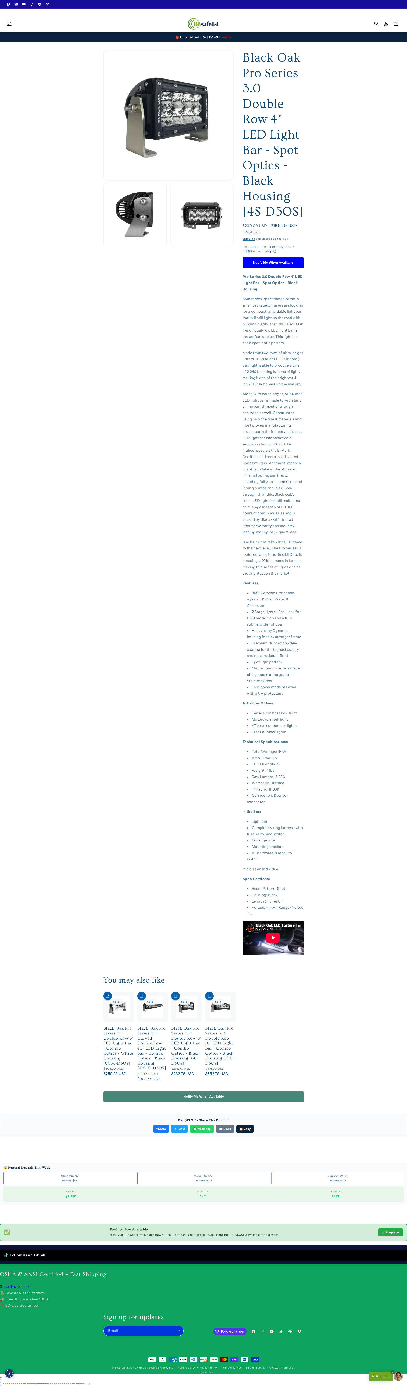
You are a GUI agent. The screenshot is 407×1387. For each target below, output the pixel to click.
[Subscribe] (178, 1330)
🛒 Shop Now (391, 1232)
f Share (161, 1129)
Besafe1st (121, 1367)
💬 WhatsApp (202, 1129)
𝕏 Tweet (179, 1129)
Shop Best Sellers (15, 1286)
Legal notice (205, 1372)
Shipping (249, 238)
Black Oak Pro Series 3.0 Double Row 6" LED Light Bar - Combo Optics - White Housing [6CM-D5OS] (118, 1046)
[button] (9, 24)
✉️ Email (225, 1129)
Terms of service (231, 1367)
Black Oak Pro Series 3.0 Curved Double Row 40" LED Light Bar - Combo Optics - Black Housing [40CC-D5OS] (151, 1048)
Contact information (282, 1367)
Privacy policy (208, 1367)
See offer (225, 37)
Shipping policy (255, 1367)
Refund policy (187, 1367)
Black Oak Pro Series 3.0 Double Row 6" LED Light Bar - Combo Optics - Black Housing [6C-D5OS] (186, 1046)
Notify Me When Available (273, 262)
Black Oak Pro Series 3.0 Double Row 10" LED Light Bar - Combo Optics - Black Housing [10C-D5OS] (220, 1046)
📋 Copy (245, 1129)
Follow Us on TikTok (27, 1255)
